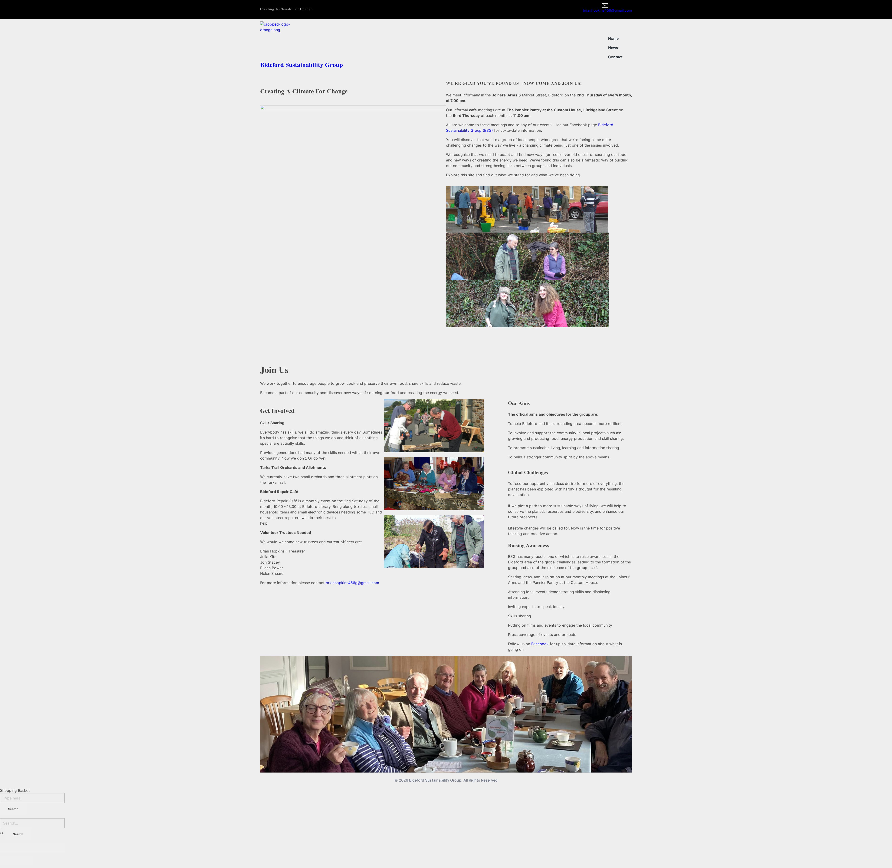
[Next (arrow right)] (24, 860)
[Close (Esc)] (8, 848)
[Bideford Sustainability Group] (353, 39)
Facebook (540, 643)
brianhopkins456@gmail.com (607, 10)
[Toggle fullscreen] (41, 848)
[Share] (24, 848)
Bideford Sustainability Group (301, 64)
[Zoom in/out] (57, 848)
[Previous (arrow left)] (8, 860)
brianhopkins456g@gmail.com (352, 582)
